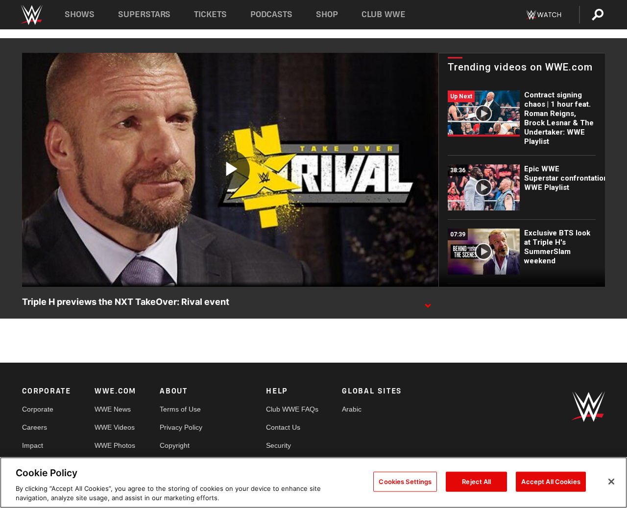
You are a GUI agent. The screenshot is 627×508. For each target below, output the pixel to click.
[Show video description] (427, 302)
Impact (32, 445)
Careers (34, 427)
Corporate (37, 409)
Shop (327, 14)
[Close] (611, 481)
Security (278, 445)
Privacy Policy (181, 427)
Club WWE (384, 14)
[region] (313, 482)
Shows (80, 14)
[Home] (31, 14)
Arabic (352, 409)
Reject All (476, 481)
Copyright (175, 445)
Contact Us (283, 427)
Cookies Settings (405, 481)
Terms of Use (180, 409)
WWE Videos (115, 427)
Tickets (210, 14)
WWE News (113, 409)
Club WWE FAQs (292, 409)
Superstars (144, 14)
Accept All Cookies (550, 481)
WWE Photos (115, 445)
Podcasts (271, 14)
